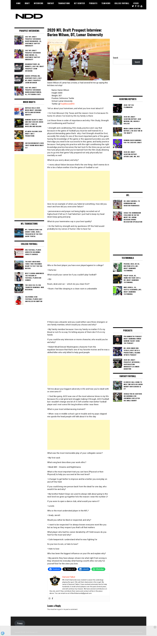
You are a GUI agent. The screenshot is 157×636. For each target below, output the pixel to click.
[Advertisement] (78, 186)
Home (18, 3)
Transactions (64, 3)
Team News (105, 3)
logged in (60, 609)
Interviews (38, 3)
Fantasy (50, 3)
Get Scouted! (79, 3)
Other (136, 3)
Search (115, 57)
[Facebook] (52, 598)
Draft (27, 3)
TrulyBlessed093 (67, 104)
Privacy (19, 623)
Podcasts (93, 3)
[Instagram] (49, 598)
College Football (121, 3)
